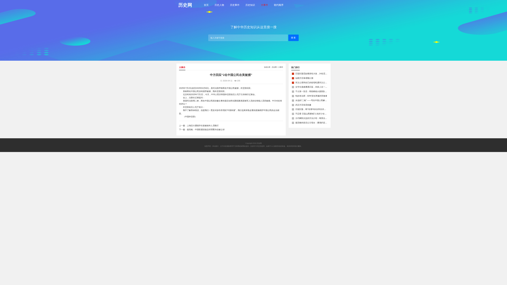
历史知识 (250, 5)
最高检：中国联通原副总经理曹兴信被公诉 (206, 129)
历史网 (274, 67)
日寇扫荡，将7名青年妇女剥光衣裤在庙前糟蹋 (315, 109)
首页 (206, 5)
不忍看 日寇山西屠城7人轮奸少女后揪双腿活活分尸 (318, 114)
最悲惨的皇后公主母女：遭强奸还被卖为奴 (314, 123)
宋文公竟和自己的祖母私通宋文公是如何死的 (315, 82)
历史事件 (235, 5)
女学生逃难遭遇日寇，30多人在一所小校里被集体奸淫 (319, 87)
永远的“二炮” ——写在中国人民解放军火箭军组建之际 (319, 100)
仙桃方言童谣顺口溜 (304, 78)
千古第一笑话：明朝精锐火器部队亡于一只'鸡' (315, 91)
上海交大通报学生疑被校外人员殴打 (203, 125)
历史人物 (219, 5)
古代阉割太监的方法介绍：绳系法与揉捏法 (314, 118)
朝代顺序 (278, 5)
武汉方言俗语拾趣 (303, 105)
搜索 (293, 38)
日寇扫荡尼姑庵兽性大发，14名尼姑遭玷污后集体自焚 (319, 73)
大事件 (264, 5)
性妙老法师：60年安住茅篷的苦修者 (311, 96)
